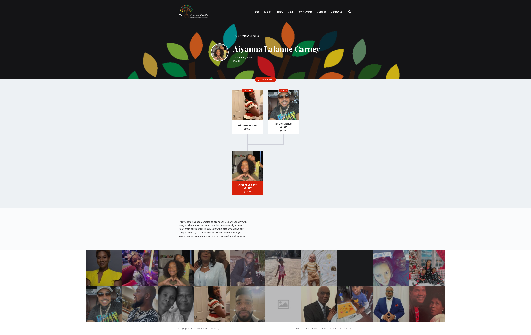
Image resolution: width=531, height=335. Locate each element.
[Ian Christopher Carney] (104, 304)
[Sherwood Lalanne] (140, 304)
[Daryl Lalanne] (248, 304)
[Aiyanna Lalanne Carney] (176, 268)
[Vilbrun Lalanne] (427, 304)
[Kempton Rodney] (248, 268)
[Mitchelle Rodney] (212, 304)
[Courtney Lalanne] (427, 268)
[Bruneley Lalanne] (104, 268)
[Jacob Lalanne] (355, 304)
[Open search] (350, 12)
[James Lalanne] (391, 304)
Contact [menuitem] (347, 328)
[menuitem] (256, 12)
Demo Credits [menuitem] (311, 328)
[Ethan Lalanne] (140, 268)
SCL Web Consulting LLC (212, 328)
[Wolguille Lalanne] (212, 268)
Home (236, 36)
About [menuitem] (299, 328)
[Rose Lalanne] (176, 304)
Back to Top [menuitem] (335, 328)
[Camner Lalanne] (319, 304)
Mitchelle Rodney (247, 125)
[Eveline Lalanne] (283, 304)
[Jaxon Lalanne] (319, 268)
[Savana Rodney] (283, 268)
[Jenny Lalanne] (391, 268)
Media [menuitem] (323, 328)
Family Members (250, 36)
